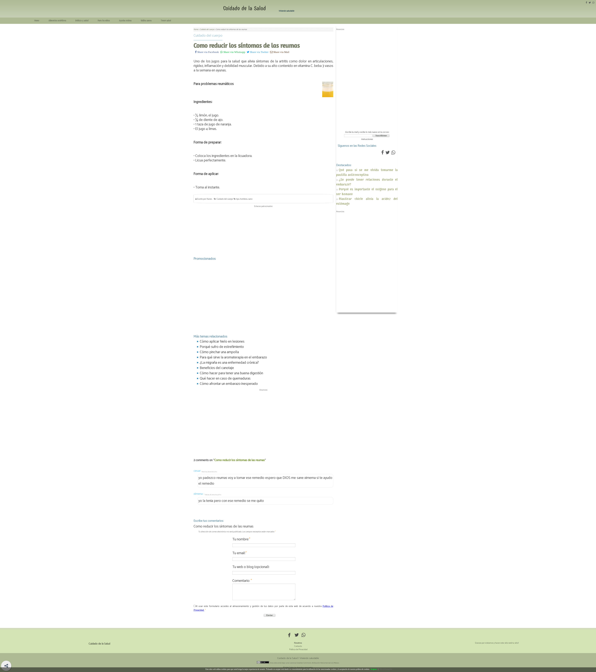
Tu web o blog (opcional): (250, 567)
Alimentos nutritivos (57, 20)
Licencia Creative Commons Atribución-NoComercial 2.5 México (314, 662)
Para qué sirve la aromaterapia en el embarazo (233, 357)
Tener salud (166, 20)
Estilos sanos (146, 20)
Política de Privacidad (298, 649)
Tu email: (239, 553)
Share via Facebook (208, 52)
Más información (385, 669)
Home (36, 20)
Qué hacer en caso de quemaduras (225, 378)
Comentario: (242, 581)
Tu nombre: (241, 539)
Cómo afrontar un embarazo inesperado (229, 384)
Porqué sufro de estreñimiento (222, 347)
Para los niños (104, 20)
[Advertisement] (263, 231)
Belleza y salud (81, 20)
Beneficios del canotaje (217, 368)
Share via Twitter (259, 52)
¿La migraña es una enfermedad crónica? (229, 363)
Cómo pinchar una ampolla (219, 352)
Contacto (298, 646)
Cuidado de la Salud (244, 8)
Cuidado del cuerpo (208, 35)
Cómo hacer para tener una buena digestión (231, 373)
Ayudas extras (125, 20)
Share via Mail (281, 52)
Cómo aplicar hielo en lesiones (222, 341)
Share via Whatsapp (234, 52)
